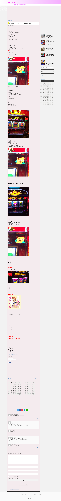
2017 (9, 388)
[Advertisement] (14, 12)
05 (18, 386)
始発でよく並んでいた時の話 (14, 489)
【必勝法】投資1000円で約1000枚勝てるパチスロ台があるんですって (50, 36)
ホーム (10, 4)
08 (27, 386)
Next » (26, 484)
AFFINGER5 (39, 499)
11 (32, 388)
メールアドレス (10, 468)
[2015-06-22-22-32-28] (18, 84)
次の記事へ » (37, 20)
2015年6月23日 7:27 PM (14, 437)
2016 (9, 390)
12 (52, 94)
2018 (9, 386)
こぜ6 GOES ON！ (11, 2)
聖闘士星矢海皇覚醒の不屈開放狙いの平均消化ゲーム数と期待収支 (50, 43)
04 (48, 92)
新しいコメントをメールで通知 (13, 476)
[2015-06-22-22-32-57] (18, 137)
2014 (9, 394)
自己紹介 (32, 4)
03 (15, 386)
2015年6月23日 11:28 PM (14, 414)
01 (11, 382)
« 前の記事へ (10, 20)
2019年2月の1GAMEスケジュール (24, 5)
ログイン (42, 75)
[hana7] (18, 282)
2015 (9, 392)
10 (30, 388)
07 (25, 386)
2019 (9, 384)
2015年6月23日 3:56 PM (14, 444)
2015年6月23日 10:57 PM (14, 430)
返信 (37, 418)
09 (47, 94)
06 (20, 386)
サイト (9, 472)
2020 (9, 382)
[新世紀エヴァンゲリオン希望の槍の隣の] (24, 410)
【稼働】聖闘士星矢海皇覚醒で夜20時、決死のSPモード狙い (50, 63)
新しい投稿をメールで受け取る (13, 478)
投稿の (42, 76)
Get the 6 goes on (30, 498)
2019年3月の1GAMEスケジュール (17, 5)
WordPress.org (43, 79)
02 (13, 384)
